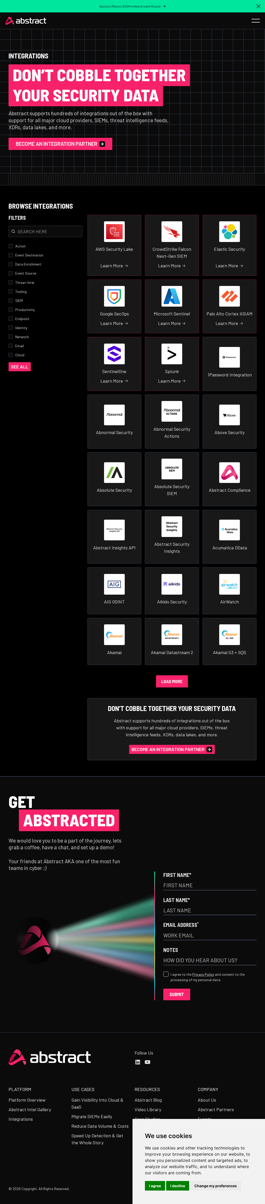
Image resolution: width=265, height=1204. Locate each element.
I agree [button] (155, 1186)
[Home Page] (26, 20)
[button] (258, 6)
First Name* (177, 875)
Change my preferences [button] (215, 1186)
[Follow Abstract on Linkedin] (138, 1062)
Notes (170, 949)
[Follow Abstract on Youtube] (147, 1062)
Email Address (180, 924)
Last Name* (176, 900)
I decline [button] (177, 1186)
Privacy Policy (203, 974)
